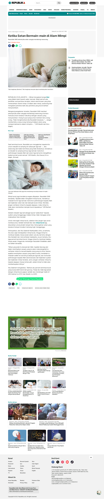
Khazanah (10, 463)
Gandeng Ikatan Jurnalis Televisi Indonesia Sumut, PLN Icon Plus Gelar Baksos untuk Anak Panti (82, 69)
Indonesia (22, 31)
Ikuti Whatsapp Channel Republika (31, 279)
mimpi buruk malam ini (27, 288)
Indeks (93, 9)
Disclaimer (10, 482)
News (9, 466)
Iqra (21, 463)
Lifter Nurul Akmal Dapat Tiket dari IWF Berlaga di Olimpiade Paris (29, 137)
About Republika (12, 480)
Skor (33, 461)
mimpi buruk (40, 223)
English (34, 470)
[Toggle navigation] (10, 3)
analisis (56, 9)
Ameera (10, 461)
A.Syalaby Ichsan (15, 42)
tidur (47, 97)
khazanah (37, 9)
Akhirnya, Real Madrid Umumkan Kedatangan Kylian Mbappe (44, 137)
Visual (21, 470)
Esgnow (10, 470)
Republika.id (84, 3)
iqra (44, 9)
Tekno (21, 468)
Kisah (21, 13)
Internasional (11, 468)
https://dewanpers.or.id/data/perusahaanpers (21, 491)
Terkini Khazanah (73, 108)
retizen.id (92, 3)
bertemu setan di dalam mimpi (42, 288)
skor (30, 9)
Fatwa (25, 13)
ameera (11, 9)
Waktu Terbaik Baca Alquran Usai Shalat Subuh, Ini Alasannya (15, 136)
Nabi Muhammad (13, 13)
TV (88, 9)
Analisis (22, 466)
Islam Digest (15, 31)
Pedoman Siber (36, 480)
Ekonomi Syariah (21, 9)
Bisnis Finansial (66, 9)
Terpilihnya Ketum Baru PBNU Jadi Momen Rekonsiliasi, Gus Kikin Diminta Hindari (82, 61)
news (50, 9)
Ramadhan (23, 473)
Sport (33, 466)
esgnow (75, 9)
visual (82, 9)
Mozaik (31, 13)
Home (9, 31)
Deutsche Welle (74, 3)
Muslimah (36, 13)
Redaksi (22, 480)
